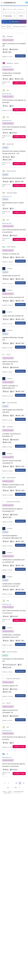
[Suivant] (19, 787)
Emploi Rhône (7, 793)
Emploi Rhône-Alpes (19, 791)
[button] (14, 16)
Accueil (4, 791)
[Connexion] (26, 2)
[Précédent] (4, 783)
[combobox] (14, 9)
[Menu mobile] (1, 2)
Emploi (10, 791)
